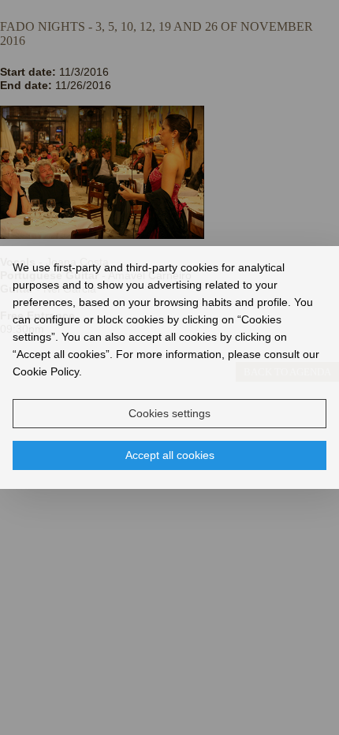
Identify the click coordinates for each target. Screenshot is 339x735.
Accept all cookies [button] (169, 455)
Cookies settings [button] (169, 413)
